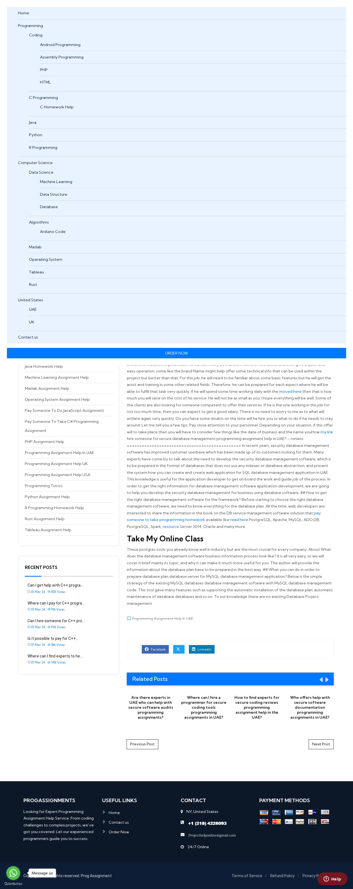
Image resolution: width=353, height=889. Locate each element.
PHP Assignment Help (44, 441)
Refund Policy (282, 876)
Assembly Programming (62, 57)
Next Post (321, 744)
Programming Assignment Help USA (57, 474)
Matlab (35, 247)
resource (171, 526)
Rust (33, 284)
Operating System (45, 259)
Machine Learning (56, 181)
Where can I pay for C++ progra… (56, 603)
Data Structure (53, 194)
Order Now (119, 831)
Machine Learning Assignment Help (57, 377)
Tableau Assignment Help (48, 529)
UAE (33, 309)
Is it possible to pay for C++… (53, 638)
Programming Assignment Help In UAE (59, 452)
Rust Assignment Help (45, 518)
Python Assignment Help (47, 496)
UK (31, 321)
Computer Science (35, 162)
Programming (30, 25)
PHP (44, 69)
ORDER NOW (176, 353)
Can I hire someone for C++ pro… (56, 621)
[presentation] (320, 679)
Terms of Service (247, 876)
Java (32, 122)
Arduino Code (53, 231)
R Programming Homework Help (54, 507)
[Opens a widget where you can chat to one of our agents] (332, 879)
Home (23, 12)
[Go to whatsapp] (13, 873)
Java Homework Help (44, 366)
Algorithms (39, 222)
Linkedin (204, 649)
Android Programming (60, 44)
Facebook (158, 649)
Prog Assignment (96, 876)
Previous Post (142, 744)
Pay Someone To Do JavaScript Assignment (64, 410)
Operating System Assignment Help (57, 399)
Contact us (28, 337)
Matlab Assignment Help (47, 388)
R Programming (43, 147)
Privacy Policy (315, 876)
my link (326, 431)
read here (239, 519)
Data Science (41, 172)
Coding (35, 35)
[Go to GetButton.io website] (13, 883)
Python (35, 134)
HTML (45, 82)
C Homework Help (57, 106)
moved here (290, 391)
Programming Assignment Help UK (56, 463)
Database (49, 206)
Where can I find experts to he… (55, 656)
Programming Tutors (44, 485)
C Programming (43, 97)
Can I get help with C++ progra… (55, 585)
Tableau (36, 272)
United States (30, 299)
